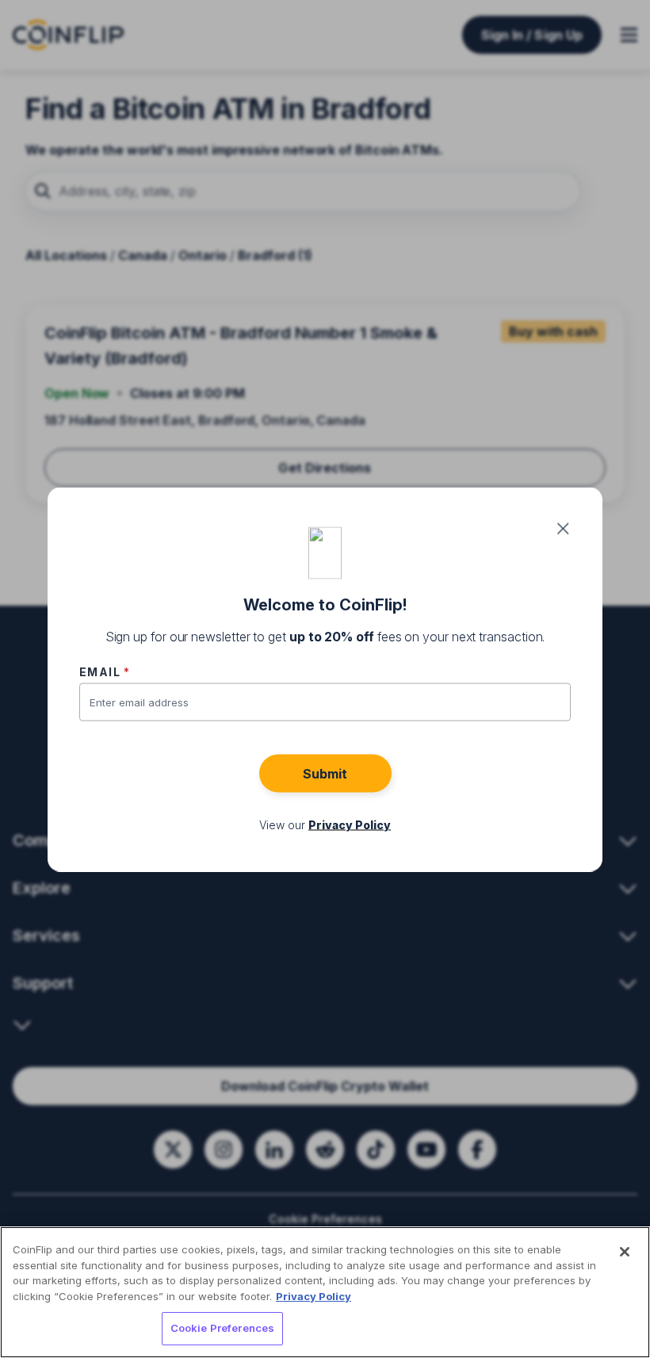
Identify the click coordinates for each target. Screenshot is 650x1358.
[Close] (624, 1251)
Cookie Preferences (222, 1328)
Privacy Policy (313, 1296)
